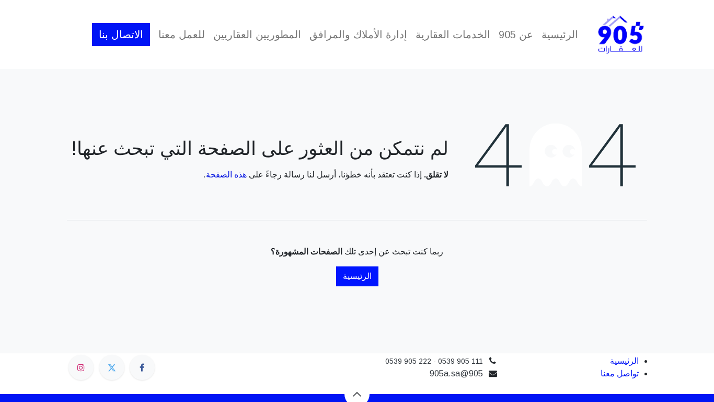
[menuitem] (559, 35)
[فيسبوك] (142, 367)
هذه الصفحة (226, 174)
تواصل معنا (620, 373)
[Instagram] (81, 367)
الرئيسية (357, 276)
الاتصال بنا (121, 34)
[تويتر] (111, 367)
